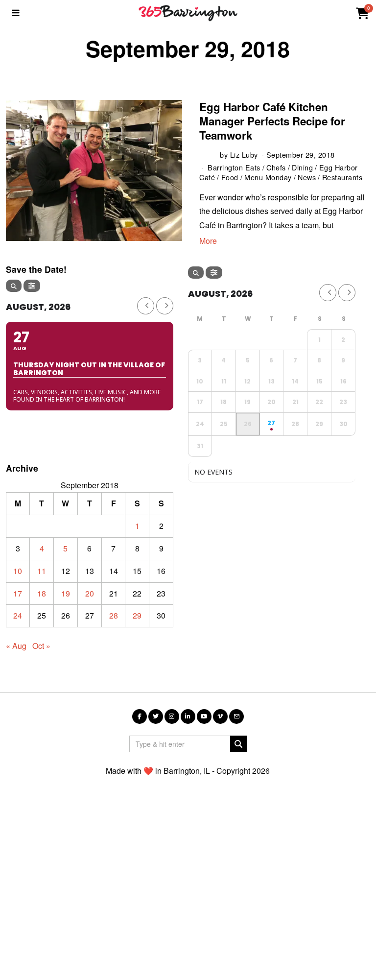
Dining (302, 167)
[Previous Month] (145, 305)
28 (113, 615)
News (307, 177)
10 (17, 570)
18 (41, 593)
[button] (238, 744)
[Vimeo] (220, 716)
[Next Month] (164, 305)
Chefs (276, 167)
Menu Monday (268, 177)
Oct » (41, 645)
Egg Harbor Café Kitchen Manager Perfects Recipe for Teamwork (272, 121)
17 (17, 593)
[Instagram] (171, 716)
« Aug (16, 645)
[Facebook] (139, 716)
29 (137, 615)
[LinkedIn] (188, 716)
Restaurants (342, 177)
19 (65, 593)
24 (17, 615)
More (208, 240)
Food (229, 177)
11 (41, 570)
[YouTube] (204, 716)
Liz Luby (244, 154)
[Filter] (32, 286)
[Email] (236, 716)
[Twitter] (155, 716)
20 (89, 593)
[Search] (14, 286)
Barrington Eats (234, 167)
